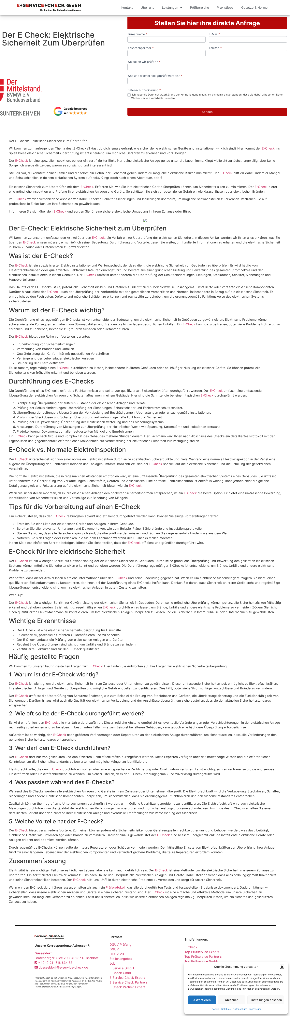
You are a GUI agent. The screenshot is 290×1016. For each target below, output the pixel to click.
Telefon (215, 48)
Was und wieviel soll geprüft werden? (154, 76)
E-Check (268, 148)
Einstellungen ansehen (266, 1000)
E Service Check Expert (128, 978)
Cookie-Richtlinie (221, 1009)
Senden (207, 112)
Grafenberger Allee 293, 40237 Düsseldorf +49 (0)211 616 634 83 (66, 958)
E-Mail (214, 34)
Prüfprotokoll (115, 887)
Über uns (147, 7)
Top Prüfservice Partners (203, 956)
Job (112, 963)
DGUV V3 (116, 954)
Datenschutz (240, 1009)
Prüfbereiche (199, 7)
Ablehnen (232, 1000)
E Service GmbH (121, 968)
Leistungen (170, 7)
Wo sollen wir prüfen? (143, 62)
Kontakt (127, 7)
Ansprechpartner (140, 48)
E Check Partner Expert (127, 987)
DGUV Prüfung (120, 944)
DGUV (114, 949)
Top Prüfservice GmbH (201, 961)
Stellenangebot (120, 959)
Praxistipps (225, 7)
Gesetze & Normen (255, 7)
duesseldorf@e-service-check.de (63, 967)
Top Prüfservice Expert (201, 952)
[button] (282, 967)
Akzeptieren (202, 1000)
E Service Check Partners (128, 982)
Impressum (255, 1009)
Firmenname (137, 34)
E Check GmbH (120, 973)
